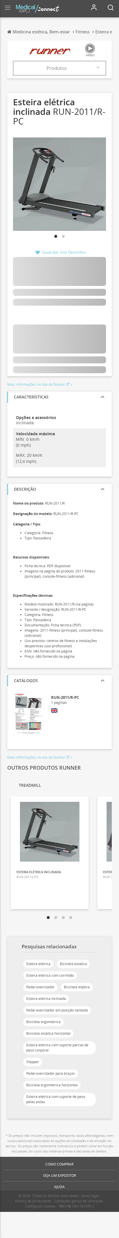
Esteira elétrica (38, 963)
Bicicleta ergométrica (43, 1021)
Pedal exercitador (40, 987)
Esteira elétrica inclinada (46, 998)
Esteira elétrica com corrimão (50, 975)
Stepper (32, 1061)
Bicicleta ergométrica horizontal (52, 1085)
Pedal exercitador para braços (50, 1073)
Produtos (57, 68)
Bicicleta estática (73, 963)
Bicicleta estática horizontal (48, 1033)
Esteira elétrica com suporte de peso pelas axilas (55, 1099)
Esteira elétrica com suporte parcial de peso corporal (57, 1048)
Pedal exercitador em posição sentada (57, 1010)
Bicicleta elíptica (77, 987)
